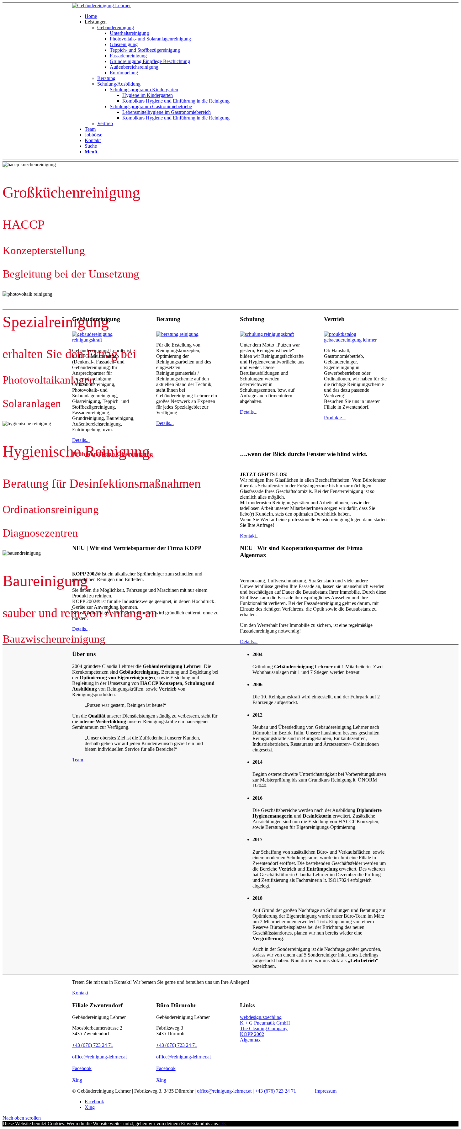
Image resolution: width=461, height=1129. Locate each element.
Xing (77, 1080)
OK (223, 1123)
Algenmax (250, 1039)
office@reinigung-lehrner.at (99, 1056)
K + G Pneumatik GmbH (265, 1023)
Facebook (82, 1068)
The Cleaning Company (264, 1028)
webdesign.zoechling (261, 1017)
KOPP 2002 (252, 1034)
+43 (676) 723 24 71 (92, 1045)
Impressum (325, 1091)
